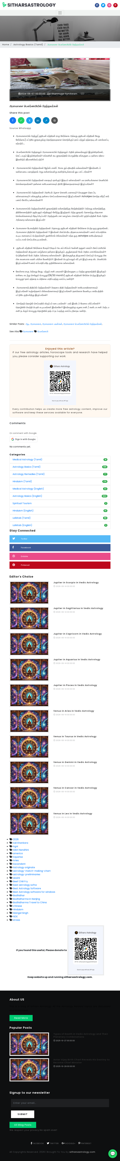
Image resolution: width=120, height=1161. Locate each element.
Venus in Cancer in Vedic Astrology (75, 787)
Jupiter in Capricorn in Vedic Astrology (77, 633)
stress (16, 920)
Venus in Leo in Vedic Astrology (72, 813)
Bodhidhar (18, 895)
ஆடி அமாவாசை (33, 324)
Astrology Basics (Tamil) (28, 44)
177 (82, 93)
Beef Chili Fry (20, 881)
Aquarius (17, 857)
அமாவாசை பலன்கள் (52, 324)
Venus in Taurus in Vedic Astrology (75, 736)
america (17, 853)
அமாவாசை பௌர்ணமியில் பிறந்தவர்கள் (34, 106)
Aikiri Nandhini (20, 850)
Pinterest (25, 565)
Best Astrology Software (26, 888)
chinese (17, 906)
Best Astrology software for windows (33, 892)
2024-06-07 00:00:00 (32, 93)
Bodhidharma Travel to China (29, 902)
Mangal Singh (20, 913)
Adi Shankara (20, 843)
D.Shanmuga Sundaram (63, 93)
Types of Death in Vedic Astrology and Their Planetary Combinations (80, 1035)
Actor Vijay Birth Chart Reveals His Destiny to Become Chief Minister (81, 1061)
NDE (15, 916)
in (38, 120)
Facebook (26, 547)
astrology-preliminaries (26, 874)
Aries (15, 860)
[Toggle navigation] (60, 13)
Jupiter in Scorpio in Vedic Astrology (76, 582)
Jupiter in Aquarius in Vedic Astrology (76, 659)
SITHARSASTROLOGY (31, 5)
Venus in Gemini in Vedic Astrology (75, 762)
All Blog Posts (22, 1125)
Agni (15, 846)
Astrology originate (23, 867)
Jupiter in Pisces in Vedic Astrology (75, 685)
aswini (16, 878)
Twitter (24, 538)
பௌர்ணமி (42, 331)
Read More (21, 1018)
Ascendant (19, 864)
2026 (15, 839)
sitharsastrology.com (82, 1151)
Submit (23, 1114)
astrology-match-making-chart (31, 871)
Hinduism (17, 909)
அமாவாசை (28, 331)
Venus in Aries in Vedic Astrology (73, 710)
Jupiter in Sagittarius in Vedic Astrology (78, 608)
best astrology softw (24, 885)
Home (5, 44)
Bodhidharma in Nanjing (26, 899)
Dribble (24, 556)
